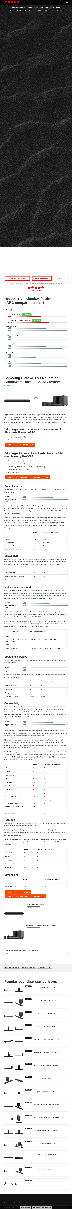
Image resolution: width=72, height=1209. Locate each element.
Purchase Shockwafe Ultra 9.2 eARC (42, 1207)
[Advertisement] (36, 260)
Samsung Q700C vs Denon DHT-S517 (46, 1026)
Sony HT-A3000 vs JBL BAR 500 (47, 1001)
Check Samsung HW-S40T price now (19, 444)
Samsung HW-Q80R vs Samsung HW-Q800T (46, 1065)
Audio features (10, 326)
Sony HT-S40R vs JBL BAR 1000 (46, 1169)
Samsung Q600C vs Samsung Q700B (46, 1130)
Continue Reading (33, 907)
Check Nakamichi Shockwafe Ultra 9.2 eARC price (25, 896)
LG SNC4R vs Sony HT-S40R (46, 1182)
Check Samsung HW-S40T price (18, 892)
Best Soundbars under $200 (44, 967)
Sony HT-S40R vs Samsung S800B (46, 1091)
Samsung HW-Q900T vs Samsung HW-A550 (46, 1052)
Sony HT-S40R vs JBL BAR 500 (46, 1013)
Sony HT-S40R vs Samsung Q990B (46, 1143)
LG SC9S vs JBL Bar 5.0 (46, 1078)
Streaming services (11, 335)
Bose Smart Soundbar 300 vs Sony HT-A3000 (46, 1039)
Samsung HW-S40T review (35, 904)
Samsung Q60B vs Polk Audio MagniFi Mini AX (46, 1117)
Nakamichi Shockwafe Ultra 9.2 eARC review (41, 925)
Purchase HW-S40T (25, 1207)
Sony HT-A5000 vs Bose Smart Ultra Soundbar (47, 1104)
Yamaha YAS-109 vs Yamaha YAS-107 (46, 1154)
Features (8, 353)
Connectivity (9, 344)
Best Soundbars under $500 (12, 967)
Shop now (27, 314)
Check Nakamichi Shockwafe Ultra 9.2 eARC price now (27, 477)
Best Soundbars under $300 (28, 967)
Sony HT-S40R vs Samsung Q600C (46, 988)
